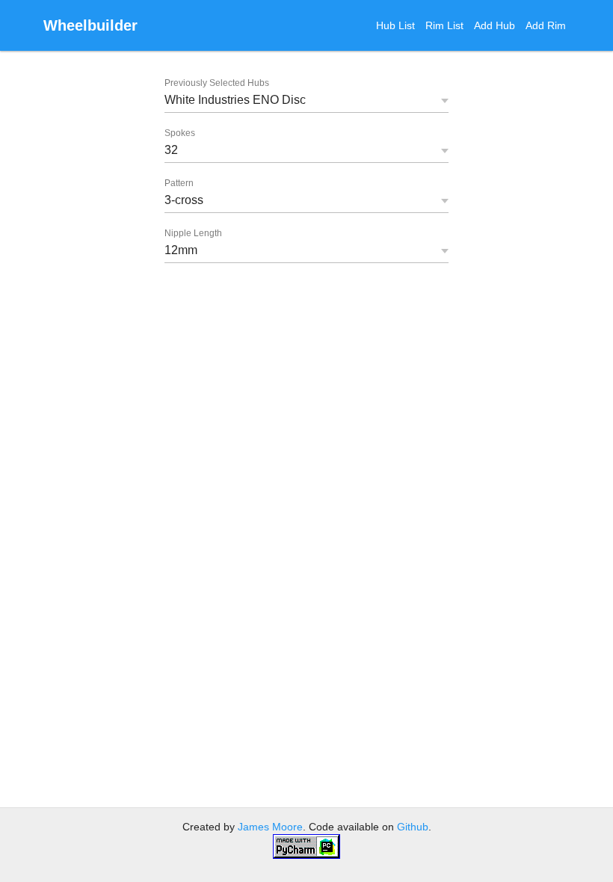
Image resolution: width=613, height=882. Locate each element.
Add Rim (546, 25)
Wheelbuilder (90, 25)
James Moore (270, 827)
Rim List (444, 25)
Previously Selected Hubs (216, 83)
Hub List (395, 25)
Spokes (179, 133)
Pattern (179, 183)
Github (412, 827)
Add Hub (494, 25)
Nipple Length (193, 233)
